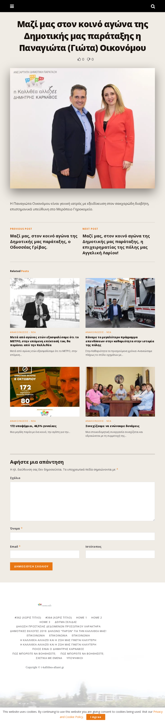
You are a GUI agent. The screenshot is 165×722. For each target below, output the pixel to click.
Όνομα (16, 528)
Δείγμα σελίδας (66, 622)
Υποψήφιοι (75, 658)
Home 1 (81, 617)
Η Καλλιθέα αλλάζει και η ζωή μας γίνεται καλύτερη (58, 640)
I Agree (95, 717)
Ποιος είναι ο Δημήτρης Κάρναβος (58, 649)
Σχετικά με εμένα (49, 658)
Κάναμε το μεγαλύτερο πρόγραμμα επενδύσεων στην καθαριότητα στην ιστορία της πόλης (120, 341)
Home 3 (45, 622)
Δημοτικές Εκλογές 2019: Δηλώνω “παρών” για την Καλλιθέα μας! (58, 631)
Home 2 (96, 617)
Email (15, 546)
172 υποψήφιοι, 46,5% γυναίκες (33, 426)
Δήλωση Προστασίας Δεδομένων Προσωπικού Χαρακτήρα (58, 626)
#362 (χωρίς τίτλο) (28, 617)
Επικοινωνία (58, 635)
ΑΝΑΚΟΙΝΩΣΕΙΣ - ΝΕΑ (23, 332)
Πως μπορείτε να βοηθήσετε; (34, 653)
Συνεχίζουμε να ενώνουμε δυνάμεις (112, 426)
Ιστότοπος (93, 546)
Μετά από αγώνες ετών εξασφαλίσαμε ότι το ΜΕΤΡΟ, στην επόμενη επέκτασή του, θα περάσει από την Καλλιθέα (44, 341)
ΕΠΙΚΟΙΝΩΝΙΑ (36, 635)
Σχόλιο (15, 478)
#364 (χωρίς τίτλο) (58, 617)
